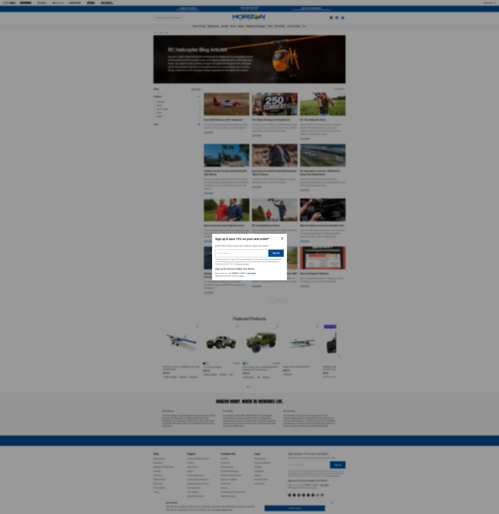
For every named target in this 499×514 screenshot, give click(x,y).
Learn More (251, 273)
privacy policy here (242, 264)
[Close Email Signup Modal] (282, 238)
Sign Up (276, 253)
